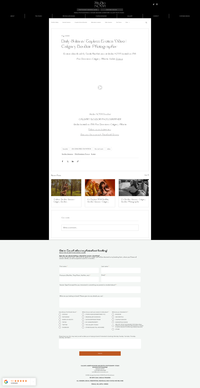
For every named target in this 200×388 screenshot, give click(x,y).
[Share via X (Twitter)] (68, 161)
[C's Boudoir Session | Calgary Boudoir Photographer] (134, 187)
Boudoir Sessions (67, 22)
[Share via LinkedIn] (73, 161)
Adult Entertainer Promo (82, 154)
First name (63, 266)
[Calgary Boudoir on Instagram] (157, 4)
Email (103, 275)
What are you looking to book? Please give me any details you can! (81, 296)
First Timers (118, 22)
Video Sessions (108, 22)
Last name (104, 266)
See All (147, 175)
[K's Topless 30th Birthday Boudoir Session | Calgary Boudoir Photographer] (100, 187)
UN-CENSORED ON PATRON (81, 149)
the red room (99, 149)
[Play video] (100, 87)
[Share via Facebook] (62, 161)
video (108, 149)
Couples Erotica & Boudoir (81, 22)
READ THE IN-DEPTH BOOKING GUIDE (72, 253)
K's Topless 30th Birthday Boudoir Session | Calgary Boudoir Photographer (98, 201)
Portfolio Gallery (54, 22)
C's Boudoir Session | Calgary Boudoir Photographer (133, 201)
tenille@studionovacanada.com (100, 372)
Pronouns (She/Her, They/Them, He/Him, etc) (74, 275)
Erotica (93, 154)
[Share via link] (78, 161)
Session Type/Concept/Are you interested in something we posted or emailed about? (88, 285)
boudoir (65, 149)
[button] (146, 22)
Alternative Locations (96, 22)
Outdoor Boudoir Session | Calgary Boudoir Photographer (64, 201)
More (127, 22)
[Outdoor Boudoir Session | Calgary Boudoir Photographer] (66, 187)
